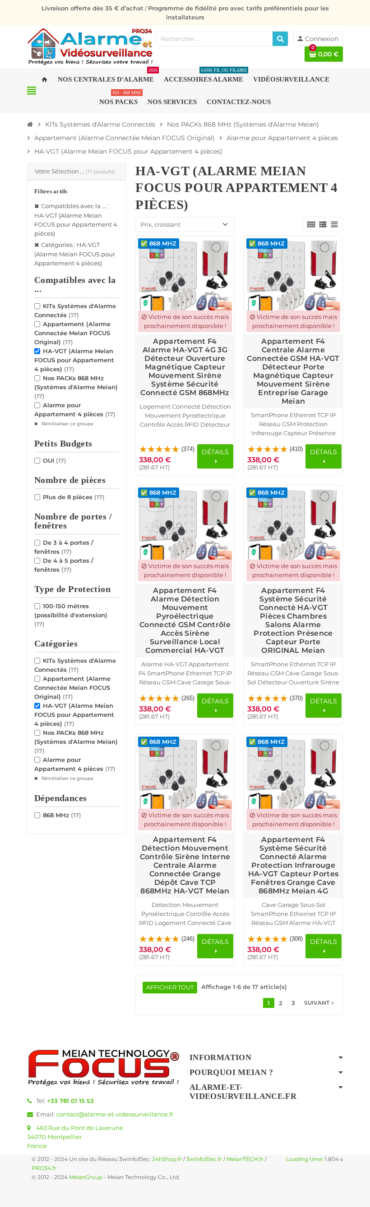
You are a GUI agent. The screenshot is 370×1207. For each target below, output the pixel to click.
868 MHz (62, 815)
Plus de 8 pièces (74, 497)
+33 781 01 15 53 (70, 1100)
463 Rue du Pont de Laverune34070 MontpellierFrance (75, 1136)
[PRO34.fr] (90, 46)
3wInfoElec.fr (204, 1159)
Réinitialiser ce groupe (66, 424)
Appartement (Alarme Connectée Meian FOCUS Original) (72, 333)
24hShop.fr (167, 1159)
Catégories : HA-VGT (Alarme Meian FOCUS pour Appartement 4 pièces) (74, 254)
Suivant (320, 1003)
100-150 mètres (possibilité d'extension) (70, 615)
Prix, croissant (160, 224)
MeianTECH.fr (245, 1159)
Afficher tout (170, 987)
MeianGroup (85, 1177)
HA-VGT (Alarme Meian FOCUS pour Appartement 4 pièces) (74, 360)
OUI (54, 460)
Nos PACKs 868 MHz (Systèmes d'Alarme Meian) (76, 387)
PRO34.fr (44, 1168)
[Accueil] (30, 124)
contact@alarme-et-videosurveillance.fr (114, 1114)
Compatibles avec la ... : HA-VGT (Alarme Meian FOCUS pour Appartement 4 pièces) (75, 219)
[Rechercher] (280, 39)
